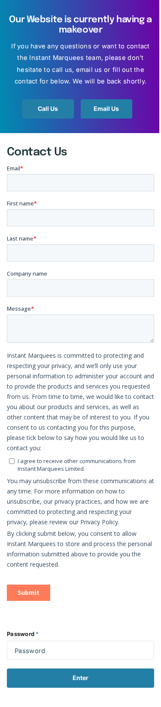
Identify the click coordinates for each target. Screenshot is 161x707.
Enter (80, 677)
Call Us (48, 108)
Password (23, 633)
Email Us (106, 108)
